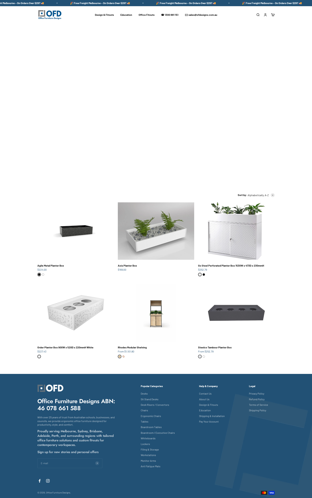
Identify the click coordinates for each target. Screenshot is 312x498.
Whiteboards (148, 438)
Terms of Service (258, 404)
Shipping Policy (257, 410)
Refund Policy (257, 399)
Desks (144, 393)
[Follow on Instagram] (48, 481)
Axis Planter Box (127, 265)
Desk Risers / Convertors (155, 404)
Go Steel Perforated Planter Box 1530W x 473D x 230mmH (231, 265)
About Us (204, 399)
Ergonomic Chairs (151, 415)
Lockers (145, 443)
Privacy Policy (256, 393)
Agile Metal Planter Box (50, 265)
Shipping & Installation (212, 415)
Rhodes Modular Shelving (132, 347)
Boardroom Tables (151, 427)
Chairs (144, 410)
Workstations (148, 455)
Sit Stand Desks (149, 399)
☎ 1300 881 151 (169, 14)
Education (126, 14)
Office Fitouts (147, 14)
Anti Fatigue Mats (150, 466)
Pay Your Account (209, 421)
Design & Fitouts (104, 14)
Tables (144, 421)
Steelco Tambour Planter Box (215, 347)
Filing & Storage (150, 449)
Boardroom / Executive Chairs (158, 432)
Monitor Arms (148, 460)
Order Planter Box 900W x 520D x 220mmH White (65, 347)
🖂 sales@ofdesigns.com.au (201, 14)
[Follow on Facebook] (39, 481)
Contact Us (205, 393)
